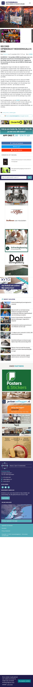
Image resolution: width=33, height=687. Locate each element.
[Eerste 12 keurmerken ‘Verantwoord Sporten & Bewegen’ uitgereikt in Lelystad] (5, 320)
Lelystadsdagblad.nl (12, 2)
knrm (7, 112)
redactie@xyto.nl (7, 479)
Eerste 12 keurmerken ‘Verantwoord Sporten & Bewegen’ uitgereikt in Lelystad (21, 319)
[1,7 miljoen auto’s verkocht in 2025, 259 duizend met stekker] (5, 335)
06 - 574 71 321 (22, 135)
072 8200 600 (7, 477)
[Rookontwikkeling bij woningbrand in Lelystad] (5, 305)
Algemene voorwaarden (7, 525)
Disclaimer (4, 528)
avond (4, 112)
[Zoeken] (29, 177)
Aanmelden (5, 498)
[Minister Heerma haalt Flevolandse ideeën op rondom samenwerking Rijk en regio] (5, 350)
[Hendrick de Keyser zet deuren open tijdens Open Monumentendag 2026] (5, 342)
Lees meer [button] (10, 684)
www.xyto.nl (6, 481)
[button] (1, 36)
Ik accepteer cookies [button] (24, 681)
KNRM (30, 54)
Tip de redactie (17, 150)
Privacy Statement (6, 531)
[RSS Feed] (8, 487)
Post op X (17, 146)
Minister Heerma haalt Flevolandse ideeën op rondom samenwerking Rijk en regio (21, 349)
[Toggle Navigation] (30, 3)
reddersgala (12, 112)
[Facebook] (2, 487)
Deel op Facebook (17, 143)
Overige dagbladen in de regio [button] (9, 521)
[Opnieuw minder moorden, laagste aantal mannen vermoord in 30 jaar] (5, 357)
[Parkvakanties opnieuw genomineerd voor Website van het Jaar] (5, 327)
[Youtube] (5, 487)
